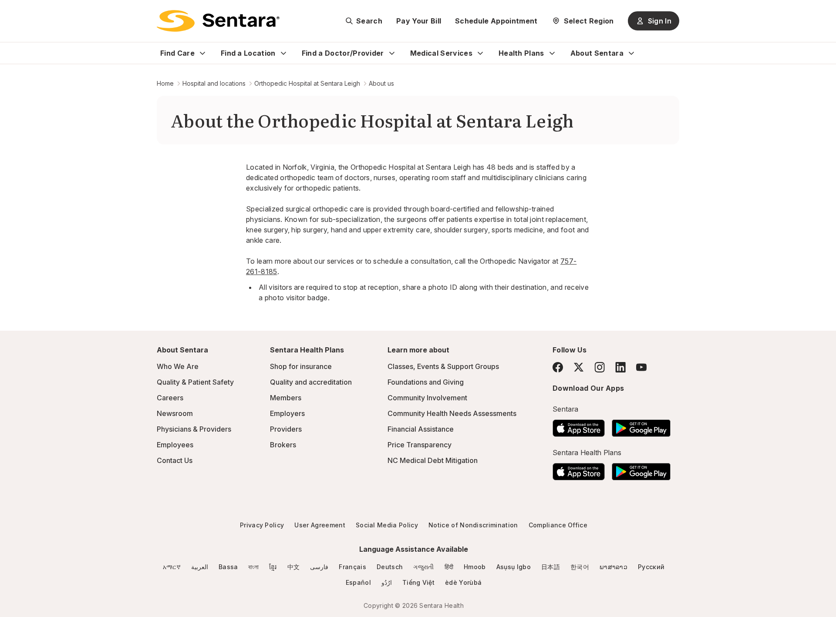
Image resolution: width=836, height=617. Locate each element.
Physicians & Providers (194, 429)
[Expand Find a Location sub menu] (283, 53)
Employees (175, 444)
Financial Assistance (421, 429)
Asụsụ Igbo (513, 566)
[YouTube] (641, 367)
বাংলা (253, 566)
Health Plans (521, 53)
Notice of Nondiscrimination (473, 525)
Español (358, 582)
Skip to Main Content (13, 12)
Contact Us (174, 460)
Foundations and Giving (426, 382)
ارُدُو (386, 582)
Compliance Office (558, 525)
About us (381, 83)
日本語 (550, 566)
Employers (287, 413)
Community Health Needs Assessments (452, 413)
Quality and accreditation (311, 382)
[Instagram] (599, 367)
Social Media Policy (387, 525)
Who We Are (178, 366)
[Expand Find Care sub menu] (202, 53)
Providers (286, 429)
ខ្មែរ (273, 566)
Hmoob (475, 566)
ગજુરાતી (423, 566)
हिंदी (449, 566)
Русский (651, 566)
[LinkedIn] (620, 367)
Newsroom (175, 413)
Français (352, 566)
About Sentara (597, 53)
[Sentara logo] (218, 21)
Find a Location (248, 53)
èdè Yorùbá (463, 582)
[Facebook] (558, 367)
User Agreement (319, 525)
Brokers (283, 444)
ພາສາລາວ (613, 566)
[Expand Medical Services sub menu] (480, 53)
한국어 (579, 566)
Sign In (659, 21)
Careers (170, 397)
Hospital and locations (214, 83)
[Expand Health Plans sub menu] (552, 53)
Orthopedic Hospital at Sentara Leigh (307, 83)
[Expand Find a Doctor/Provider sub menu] (392, 53)
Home (165, 83)
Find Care (177, 53)
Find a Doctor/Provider (343, 53)
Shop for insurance (301, 366)
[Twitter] (578, 367)
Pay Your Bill (418, 21)
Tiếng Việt (418, 582)
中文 (293, 566)
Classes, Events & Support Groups (443, 366)
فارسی (319, 566)
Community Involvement (427, 397)
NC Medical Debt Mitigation (433, 460)
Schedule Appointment (496, 21)
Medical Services (441, 53)
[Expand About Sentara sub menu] (631, 53)
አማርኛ (172, 566)
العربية (199, 566)
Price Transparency (420, 444)
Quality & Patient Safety (195, 382)
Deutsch (390, 566)
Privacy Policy (262, 525)
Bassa (228, 566)
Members (285, 397)
